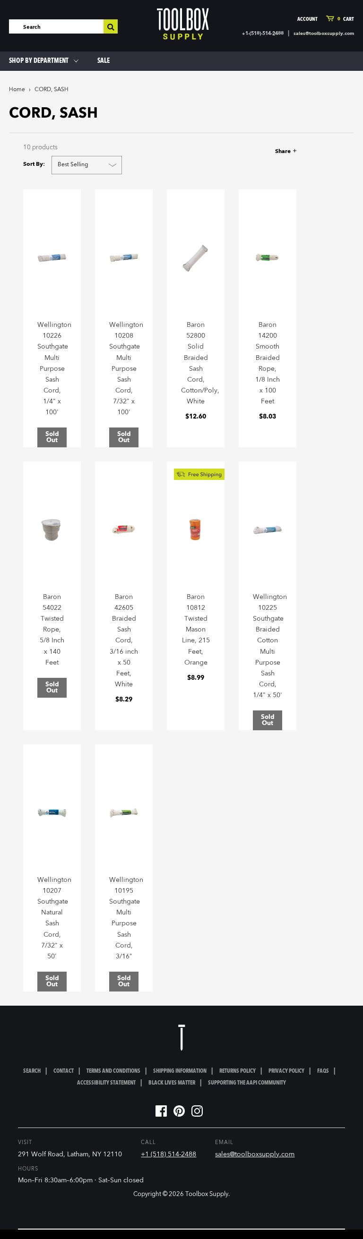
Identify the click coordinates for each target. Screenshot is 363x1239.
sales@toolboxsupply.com (324, 33)
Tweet (253, 151)
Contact (63, 1071)
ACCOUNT (307, 19)
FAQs (323, 1071)
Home (17, 90)
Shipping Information (180, 1071)
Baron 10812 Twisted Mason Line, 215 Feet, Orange (196, 630)
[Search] (111, 26)
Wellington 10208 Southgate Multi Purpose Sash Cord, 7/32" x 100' (126, 369)
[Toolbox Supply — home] (183, 24)
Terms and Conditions (113, 1071)
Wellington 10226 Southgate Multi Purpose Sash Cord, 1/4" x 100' (54, 369)
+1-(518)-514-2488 (263, 33)
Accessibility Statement (106, 1083)
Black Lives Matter (171, 1083)
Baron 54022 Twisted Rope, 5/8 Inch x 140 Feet (52, 630)
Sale (103, 61)
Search (32, 1071)
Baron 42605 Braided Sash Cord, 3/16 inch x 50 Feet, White (124, 641)
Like (237, 151)
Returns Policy (237, 1071)
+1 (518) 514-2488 (168, 1154)
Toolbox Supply (206, 1194)
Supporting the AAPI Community (247, 1083)
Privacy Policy (286, 1071)
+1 (270, 151)
